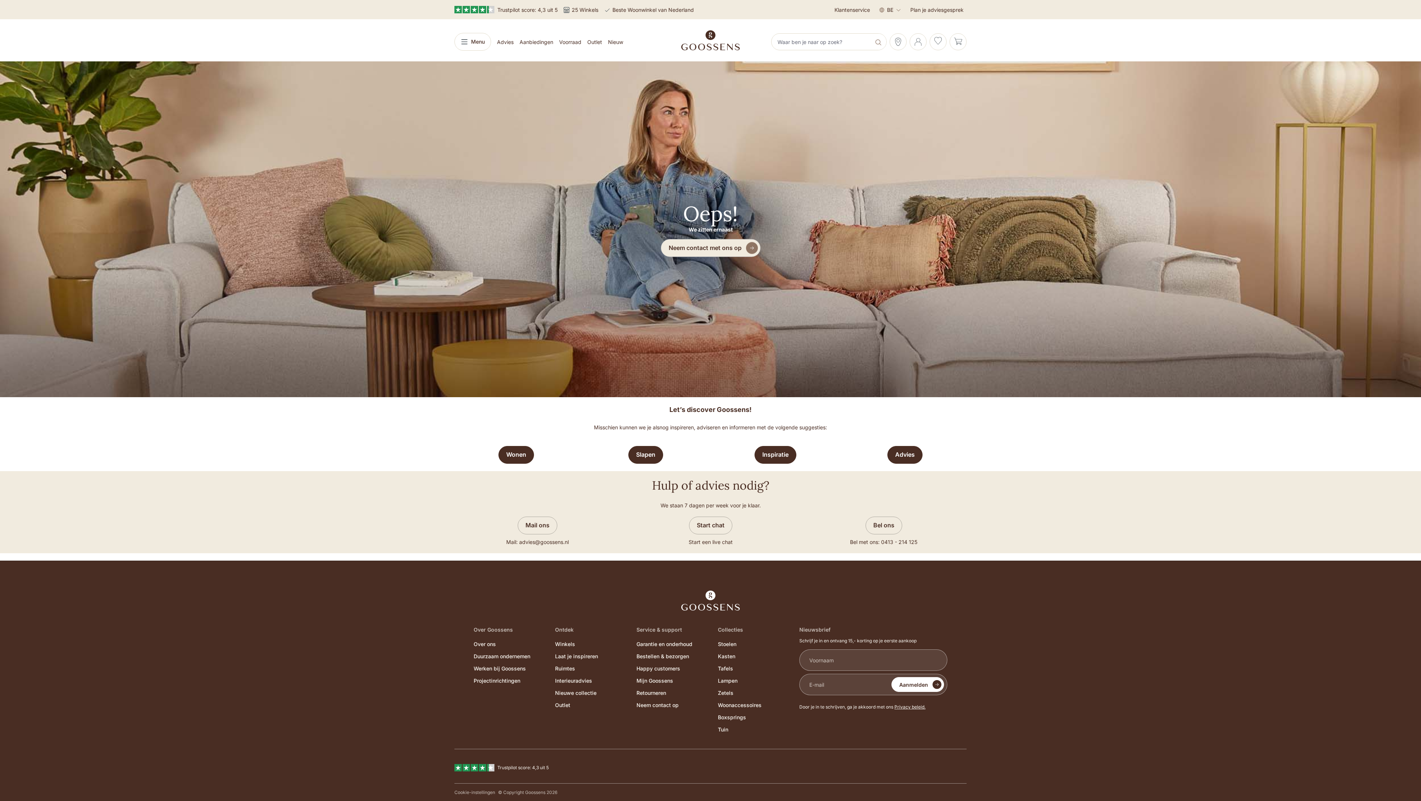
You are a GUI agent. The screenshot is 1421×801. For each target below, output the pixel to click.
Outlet (562, 705)
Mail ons (537, 525)
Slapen (645, 454)
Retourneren (651, 693)
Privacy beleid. (910, 707)
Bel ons (883, 525)
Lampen (728, 680)
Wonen (516, 454)
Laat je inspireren (576, 656)
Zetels (725, 693)
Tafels (725, 668)
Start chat (711, 525)
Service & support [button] (659, 629)
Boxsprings (732, 717)
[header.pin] (898, 41)
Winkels (565, 644)
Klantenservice (852, 10)
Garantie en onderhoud (664, 644)
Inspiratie (775, 454)
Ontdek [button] (564, 629)
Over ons (485, 644)
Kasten (726, 656)
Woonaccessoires (740, 705)
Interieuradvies (573, 680)
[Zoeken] (879, 42)
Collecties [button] (730, 629)
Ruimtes (565, 668)
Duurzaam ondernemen (502, 656)
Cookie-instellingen (474, 792)
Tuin (723, 729)
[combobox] (822, 42)
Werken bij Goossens (500, 668)
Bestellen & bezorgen (662, 656)
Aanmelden (913, 685)
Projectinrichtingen (497, 680)
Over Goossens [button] (493, 629)
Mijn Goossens (654, 680)
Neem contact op (657, 705)
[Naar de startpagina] (710, 40)
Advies (905, 454)
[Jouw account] (918, 41)
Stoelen (727, 644)
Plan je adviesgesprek (937, 10)
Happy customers (658, 668)
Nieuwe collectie (576, 693)
